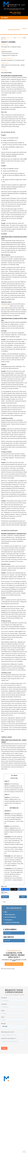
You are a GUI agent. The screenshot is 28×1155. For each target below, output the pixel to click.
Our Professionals (19, 1057)
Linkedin (11, 1101)
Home (4, 1057)
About (10, 1057)
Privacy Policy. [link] (17, 1151)
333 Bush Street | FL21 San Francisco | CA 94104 (12, 1110)
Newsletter (4, 39)
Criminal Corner (4, 63)
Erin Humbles (19, 37)
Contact (16, 1060)
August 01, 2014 (9, 37)
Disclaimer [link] (4, 1151)
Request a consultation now (14, 964)
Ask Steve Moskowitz (10, 917)
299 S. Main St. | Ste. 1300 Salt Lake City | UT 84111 (12, 1128)
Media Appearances (10, 914)
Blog (6, 912)
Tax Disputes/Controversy (7, 58)
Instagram (19, 1101)
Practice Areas (8, 1059)
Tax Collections (4, 44)
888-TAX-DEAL (15, 12)
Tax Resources (8, 919)
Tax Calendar (4, 69)
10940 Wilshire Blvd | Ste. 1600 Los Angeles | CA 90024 (13, 1119)
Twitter (15, 1101)
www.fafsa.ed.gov (5, 305)
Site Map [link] (10, 1151)
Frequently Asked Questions (12, 922)
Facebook (7, 1101)
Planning (3, 49)
